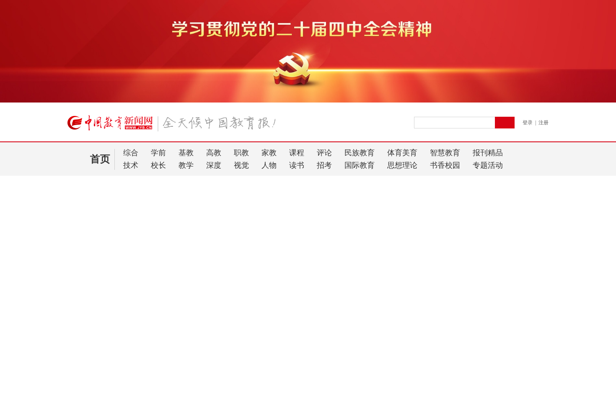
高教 (213, 153)
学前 (158, 153)
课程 (296, 153)
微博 (517, 217)
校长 (158, 165)
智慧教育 (445, 153)
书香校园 (445, 165)
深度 (213, 165)
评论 (324, 153)
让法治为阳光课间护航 (105, 292)
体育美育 (402, 153)
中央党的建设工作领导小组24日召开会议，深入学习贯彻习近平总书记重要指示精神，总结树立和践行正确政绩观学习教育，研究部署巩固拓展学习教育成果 (296, 217)
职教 (241, 153)
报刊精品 (488, 153)
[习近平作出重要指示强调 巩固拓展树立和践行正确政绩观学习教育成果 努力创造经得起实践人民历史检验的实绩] (313, 203)
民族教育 (359, 153)
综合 (130, 153)
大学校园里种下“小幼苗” (99, 382)
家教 (269, 153)
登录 (528, 123)
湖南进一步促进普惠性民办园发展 (111, 371)
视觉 (241, 165)
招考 (324, 165)
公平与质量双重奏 (90, 262)
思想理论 (402, 165)
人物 (269, 165)
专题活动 (488, 165)
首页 (100, 159)
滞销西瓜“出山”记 (90, 328)
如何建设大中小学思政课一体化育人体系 (120, 252)
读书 (296, 165)
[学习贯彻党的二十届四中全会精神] (308, 101)
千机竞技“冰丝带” (96, 346)
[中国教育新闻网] (174, 126)
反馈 (596, 315)
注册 (543, 123)
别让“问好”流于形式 (100, 237)
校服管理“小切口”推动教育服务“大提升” (119, 360)
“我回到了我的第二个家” (99, 317)
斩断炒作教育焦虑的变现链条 (105, 306)
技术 (130, 165)
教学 (186, 165)
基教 (186, 153)
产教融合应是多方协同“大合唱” (107, 273)
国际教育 (359, 165)
